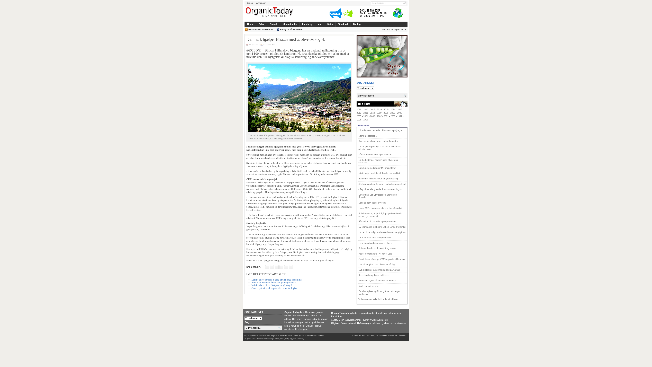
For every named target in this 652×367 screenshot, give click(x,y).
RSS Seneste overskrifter (260, 29)
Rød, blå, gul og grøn (368, 286)
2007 (392, 113)
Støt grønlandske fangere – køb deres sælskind (381, 184)
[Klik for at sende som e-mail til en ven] (277, 267)
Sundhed (343, 24)
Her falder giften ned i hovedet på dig (376, 264)
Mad (320, 24)
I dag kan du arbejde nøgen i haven (375, 243)
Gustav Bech (271, 44)
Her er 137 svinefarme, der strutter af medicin (380, 208)
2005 (359, 116)
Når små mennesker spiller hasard (375, 154)
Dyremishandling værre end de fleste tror (378, 141)
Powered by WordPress (360, 335)
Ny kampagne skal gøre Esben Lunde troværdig (381, 227)
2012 (359, 113)
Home (250, 24)
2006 (399, 113)
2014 (393, 109)
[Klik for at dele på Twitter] (281, 267)
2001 (386, 116)
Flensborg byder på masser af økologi (377, 280)
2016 (379, 109)
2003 (372, 116)
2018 (365, 109)
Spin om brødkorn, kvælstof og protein (377, 248)
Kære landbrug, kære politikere (373, 275)
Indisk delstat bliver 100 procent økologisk (272, 285)
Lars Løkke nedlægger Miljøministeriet (377, 168)
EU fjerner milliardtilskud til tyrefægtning (378, 178)
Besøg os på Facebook (291, 29)
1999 (399, 116)
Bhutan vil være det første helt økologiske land (273, 282)
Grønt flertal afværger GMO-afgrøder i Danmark (381, 259)
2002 (379, 116)
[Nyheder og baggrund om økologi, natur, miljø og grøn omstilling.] (269, 12)
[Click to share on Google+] (286, 267)
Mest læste (363, 126)
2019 (359, 109)
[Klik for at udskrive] (272, 267)
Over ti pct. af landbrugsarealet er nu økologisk (274, 288)
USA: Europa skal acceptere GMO (375, 237)
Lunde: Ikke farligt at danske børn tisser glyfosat (382, 232)
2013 (399, 109)
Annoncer (261, 3)
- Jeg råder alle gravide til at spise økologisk (380, 189)
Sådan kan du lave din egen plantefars (377, 221)
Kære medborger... (367, 136)
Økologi (357, 24)
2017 (372, 109)
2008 (386, 113)
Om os (250, 3)
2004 (365, 116)
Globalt (273, 24)
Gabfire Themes (388, 335)
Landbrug (307, 24)
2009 (379, 113)
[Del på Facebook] (267, 267)
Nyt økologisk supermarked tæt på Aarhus (379, 270)
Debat (262, 24)
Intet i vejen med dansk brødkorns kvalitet (379, 173)
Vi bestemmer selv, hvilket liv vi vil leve (377, 299)
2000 (393, 116)
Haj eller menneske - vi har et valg (375, 253)
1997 (365, 119)
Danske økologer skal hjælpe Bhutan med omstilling (276, 279)
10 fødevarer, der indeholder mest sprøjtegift (380, 130)
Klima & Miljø (290, 24)
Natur (330, 24)
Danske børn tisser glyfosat (372, 203)
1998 (359, 119)
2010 (372, 113)
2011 (365, 113)
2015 (386, 109)
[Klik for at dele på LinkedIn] (291, 267)
